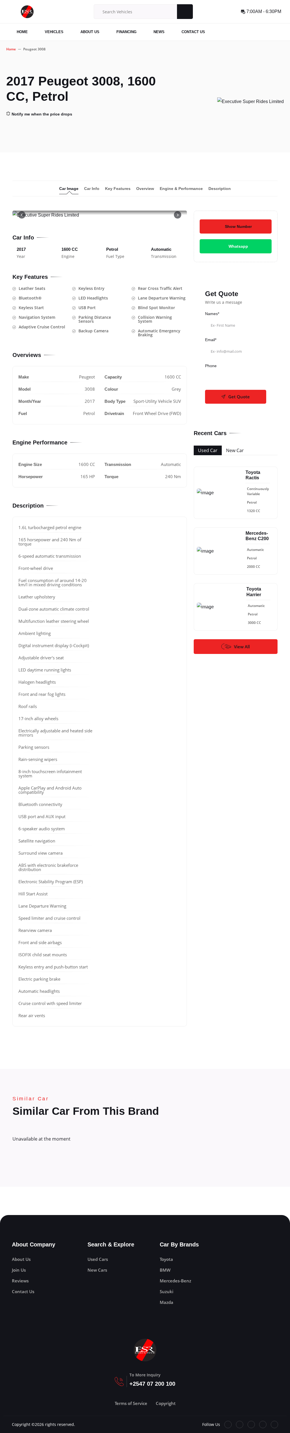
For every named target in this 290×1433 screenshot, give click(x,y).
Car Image (68, 189)
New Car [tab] (235, 450)
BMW (165, 1270)
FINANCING (126, 32)
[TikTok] (262, 1424)
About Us (21, 1259)
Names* (212, 314)
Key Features (118, 189)
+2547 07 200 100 (152, 1384)
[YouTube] (251, 1424)
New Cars (97, 1270)
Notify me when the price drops (42, 114)
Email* (210, 340)
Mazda (166, 1302)
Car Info (91, 189)
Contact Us (23, 1291)
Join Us (19, 1270)
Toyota (166, 1259)
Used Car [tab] (208, 450)
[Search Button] (185, 11)
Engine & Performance (181, 189)
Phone (211, 366)
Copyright (166, 1403)
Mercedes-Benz (175, 1281)
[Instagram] (274, 1424)
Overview (145, 189)
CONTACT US (193, 32)
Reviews (20, 1281)
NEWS (159, 32)
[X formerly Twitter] (239, 1424)
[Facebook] (228, 1424)
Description (219, 189)
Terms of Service (131, 1403)
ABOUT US (89, 32)
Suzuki (166, 1291)
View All (242, 646)
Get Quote (239, 396)
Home (11, 49)
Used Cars (98, 1259)
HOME (22, 32)
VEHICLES (54, 32)
